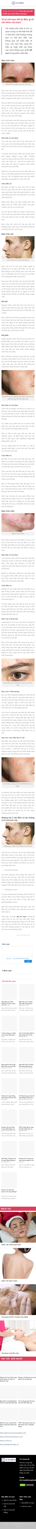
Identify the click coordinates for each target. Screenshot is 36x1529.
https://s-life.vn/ (6, 1441)
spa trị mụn (21, 916)
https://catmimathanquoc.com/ (11, 1437)
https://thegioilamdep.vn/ (9, 1444)
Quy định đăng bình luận (21, 958)
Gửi (28, 961)
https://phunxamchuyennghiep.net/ (13, 1433)
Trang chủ (6, 11)
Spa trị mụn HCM (10, 1500)
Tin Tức (15, 11)
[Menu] (3, 3)
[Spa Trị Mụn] (18, 3)
